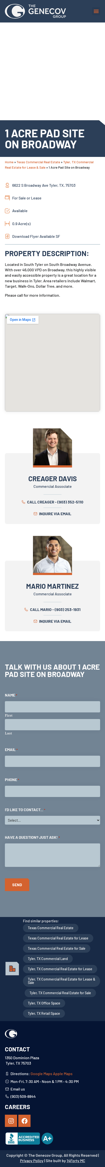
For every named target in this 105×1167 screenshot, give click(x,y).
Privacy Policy (31, 1160)
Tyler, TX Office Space (44, 1003)
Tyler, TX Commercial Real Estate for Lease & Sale (61, 981)
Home (9, 162)
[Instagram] (11, 1121)
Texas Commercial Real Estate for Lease (58, 938)
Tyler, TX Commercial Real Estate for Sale (60, 993)
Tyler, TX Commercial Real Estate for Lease (60, 969)
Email (11, 749)
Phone (12, 779)
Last (8, 733)
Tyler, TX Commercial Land (48, 959)
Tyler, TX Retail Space (44, 1013)
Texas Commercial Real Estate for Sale (56, 948)
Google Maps (41, 1073)
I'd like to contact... (25, 809)
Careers (17, 1106)
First (8, 715)
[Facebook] (24, 1121)
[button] (96, 11)
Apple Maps (63, 1073)
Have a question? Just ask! (32, 837)
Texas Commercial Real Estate (38, 162)
